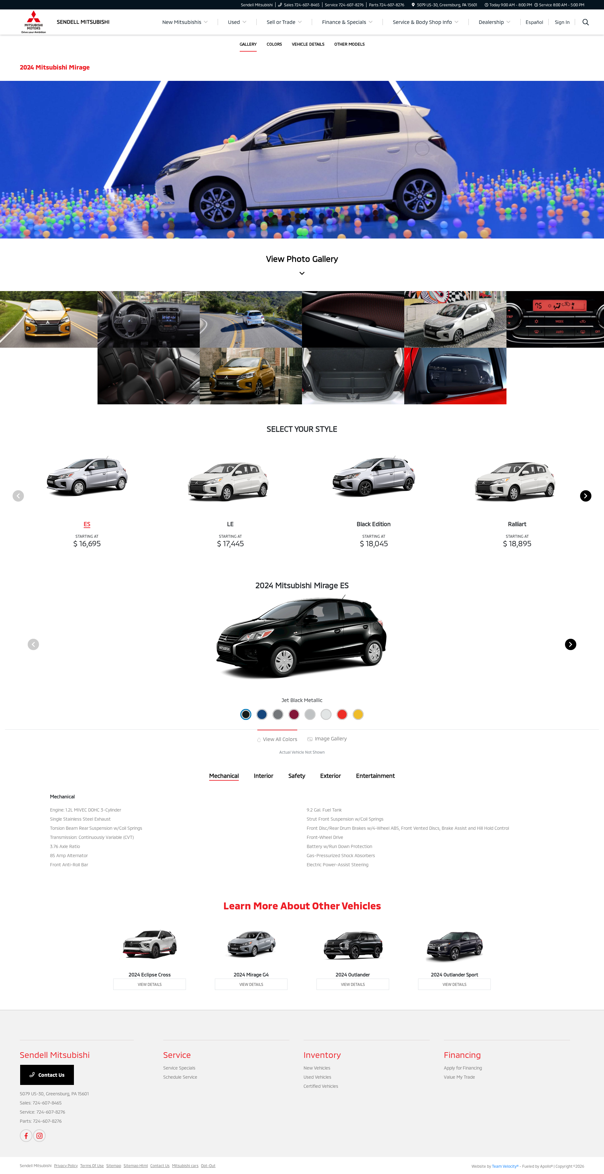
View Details (150, 984)
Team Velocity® (505, 1166)
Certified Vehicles (321, 1086)
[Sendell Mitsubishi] (74, 21)
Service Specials (179, 1067)
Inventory (322, 1054)
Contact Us (50, 1075)
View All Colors (279, 739)
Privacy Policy (66, 1165)
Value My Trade (459, 1077)
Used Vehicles (317, 1077)
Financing (462, 1054)
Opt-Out (208, 1165)
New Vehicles (317, 1067)
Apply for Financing (463, 1067)
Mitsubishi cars (185, 1165)
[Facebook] (26, 1135)
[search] (586, 23)
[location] (413, 5)
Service (177, 1054)
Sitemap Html (136, 1165)
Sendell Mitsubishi (36, 1165)
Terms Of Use (92, 1165)
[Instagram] (39, 1135)
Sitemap (113, 1165)
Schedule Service (180, 1077)
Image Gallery (330, 738)
